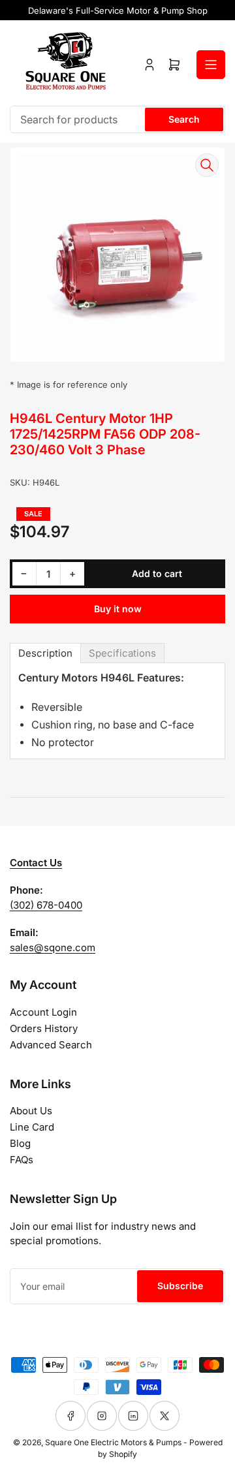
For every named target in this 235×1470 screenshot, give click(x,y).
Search (184, 119)
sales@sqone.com (52, 947)
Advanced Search (51, 1045)
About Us (31, 1110)
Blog (20, 1143)
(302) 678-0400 (46, 905)
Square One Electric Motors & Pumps (113, 1442)
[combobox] (117, 119)
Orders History (44, 1028)
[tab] (45, 653)
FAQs (21, 1159)
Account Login (43, 1012)
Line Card (32, 1127)
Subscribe (180, 1285)
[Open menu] (210, 64)
